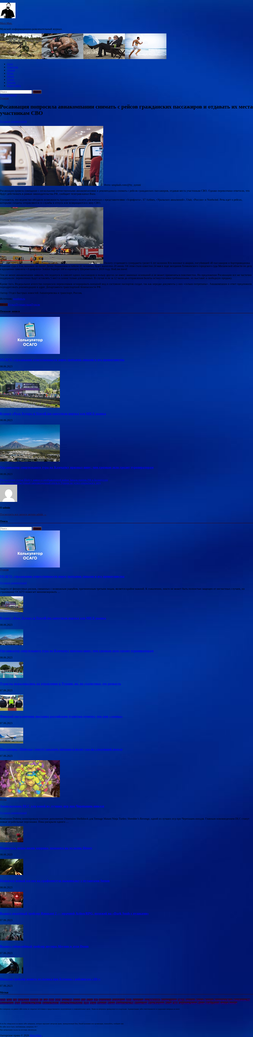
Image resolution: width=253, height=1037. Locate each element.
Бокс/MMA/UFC (152, 1000)
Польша (111, 1003)
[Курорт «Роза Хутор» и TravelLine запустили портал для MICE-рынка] (30, 406)
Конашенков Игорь (223, 1000)
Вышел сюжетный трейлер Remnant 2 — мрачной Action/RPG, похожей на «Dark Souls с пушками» (74, 913)
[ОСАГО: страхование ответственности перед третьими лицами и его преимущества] (30, 353)
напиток (233, 1003)
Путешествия (23, 304)
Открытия (102, 1003)
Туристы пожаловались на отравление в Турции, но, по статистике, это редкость (60, 683)
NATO (58, 1000)
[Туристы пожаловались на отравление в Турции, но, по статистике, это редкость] (11, 676)
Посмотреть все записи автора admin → (23, 514)
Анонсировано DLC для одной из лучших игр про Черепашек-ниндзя (52, 806)
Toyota (89, 1000)
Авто (10, 64)
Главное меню (8, 95)
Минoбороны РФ (241, 1000)
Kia (41, 1000)
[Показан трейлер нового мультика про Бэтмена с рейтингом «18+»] (11, 972)
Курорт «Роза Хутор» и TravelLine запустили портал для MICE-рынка (53, 413)
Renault (76, 1000)
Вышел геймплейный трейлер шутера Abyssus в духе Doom (44, 946)
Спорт (10, 79)
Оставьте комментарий (13, 121)
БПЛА (129, 1000)
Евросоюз (190, 1000)
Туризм (11, 82)
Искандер (209, 1000)
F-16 (15, 1000)
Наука (10, 76)
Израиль (200, 1000)
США (175, 1003)
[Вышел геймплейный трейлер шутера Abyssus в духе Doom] (11, 939)
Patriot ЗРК (66, 1000)
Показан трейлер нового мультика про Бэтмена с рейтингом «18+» (50, 979)
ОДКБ (86, 1003)
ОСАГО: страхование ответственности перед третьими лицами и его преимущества (62, 360)
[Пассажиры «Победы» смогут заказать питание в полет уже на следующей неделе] (11, 742)
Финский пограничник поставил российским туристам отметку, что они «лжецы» (61, 716)
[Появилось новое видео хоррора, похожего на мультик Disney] (11, 841)
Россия (168, 1003)
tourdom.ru (19, 298)
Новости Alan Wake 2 (31, 1003)
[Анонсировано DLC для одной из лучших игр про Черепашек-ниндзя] (30, 796)
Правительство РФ (125, 1003)
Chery (9, 1000)
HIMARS (34, 1000)
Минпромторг (7, 1003)
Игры (10, 73)
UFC (96, 1000)
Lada (45, 1000)
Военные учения (169, 1000)
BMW (3, 1000)
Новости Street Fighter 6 (71, 1003)
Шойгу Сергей (212, 1003)
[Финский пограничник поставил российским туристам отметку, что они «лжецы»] (11, 709)
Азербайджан (118, 1000)
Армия (11, 70)
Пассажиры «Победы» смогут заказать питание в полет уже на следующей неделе (61, 749)
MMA (51, 1000)
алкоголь (224, 1003)
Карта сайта (14, 85)
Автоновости (105, 1000)
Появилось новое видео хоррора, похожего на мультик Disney (46, 848)
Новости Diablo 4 (50, 1003)
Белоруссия (138, 1000)
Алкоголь (12, 67)
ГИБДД (181, 1000)
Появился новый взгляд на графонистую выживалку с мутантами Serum (55, 881)
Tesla (83, 1000)
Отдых (12, 304)
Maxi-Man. (6, 23)
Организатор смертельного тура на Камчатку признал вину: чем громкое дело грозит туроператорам (77, 467)
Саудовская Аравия (187, 1003)
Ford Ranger (23, 1000)
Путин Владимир (156, 1003)
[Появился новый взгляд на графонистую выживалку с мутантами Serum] (11, 874)
